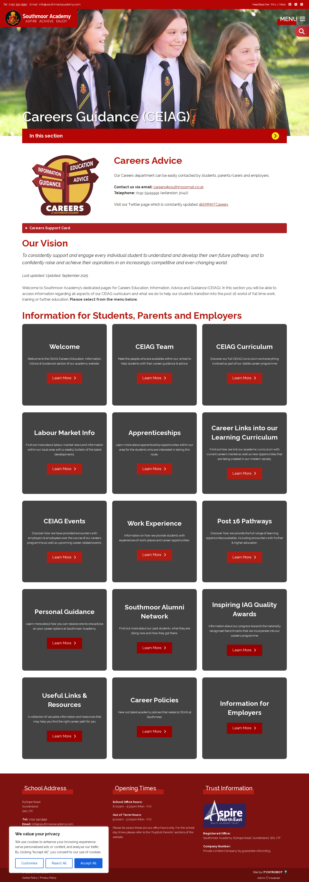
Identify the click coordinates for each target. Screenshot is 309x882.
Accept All (88, 863)
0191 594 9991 (18, 4)
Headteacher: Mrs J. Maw (269, 4)
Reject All (59, 863)
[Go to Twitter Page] (295, 4)
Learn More (61, 378)
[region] (59, 849)
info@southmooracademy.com (60, 4)
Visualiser (274, 878)
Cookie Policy (30, 877)
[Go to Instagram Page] (301, 4)
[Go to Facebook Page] (290, 4)
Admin (261, 878)
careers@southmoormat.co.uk (178, 187)
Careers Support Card (49, 228)
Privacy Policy (48, 877)
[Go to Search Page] (302, 31)
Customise (29, 863)
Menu (289, 19)
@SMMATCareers (213, 204)
